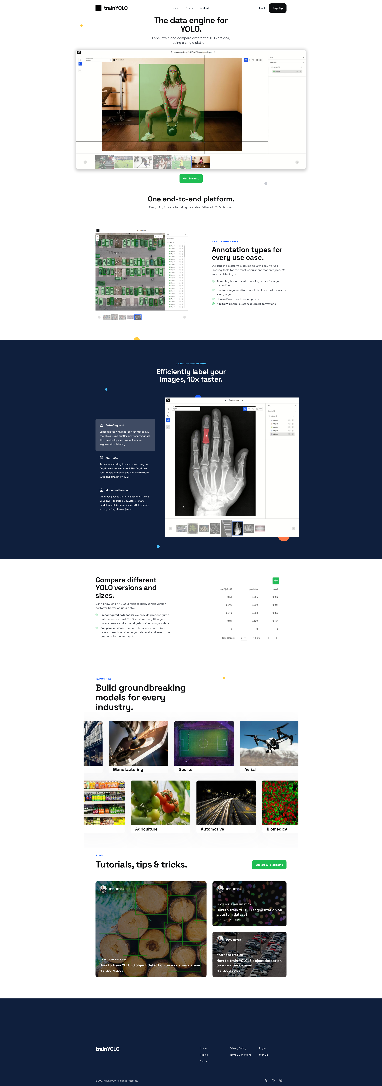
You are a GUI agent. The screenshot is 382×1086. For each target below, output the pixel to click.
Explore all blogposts (269, 864)
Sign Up (278, 8)
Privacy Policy (238, 1048)
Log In (262, 8)
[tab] (125, 435)
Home (203, 1048)
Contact (204, 8)
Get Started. (191, 178)
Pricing (189, 8)
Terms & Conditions (240, 1054)
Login (262, 1048)
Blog (175, 8)
